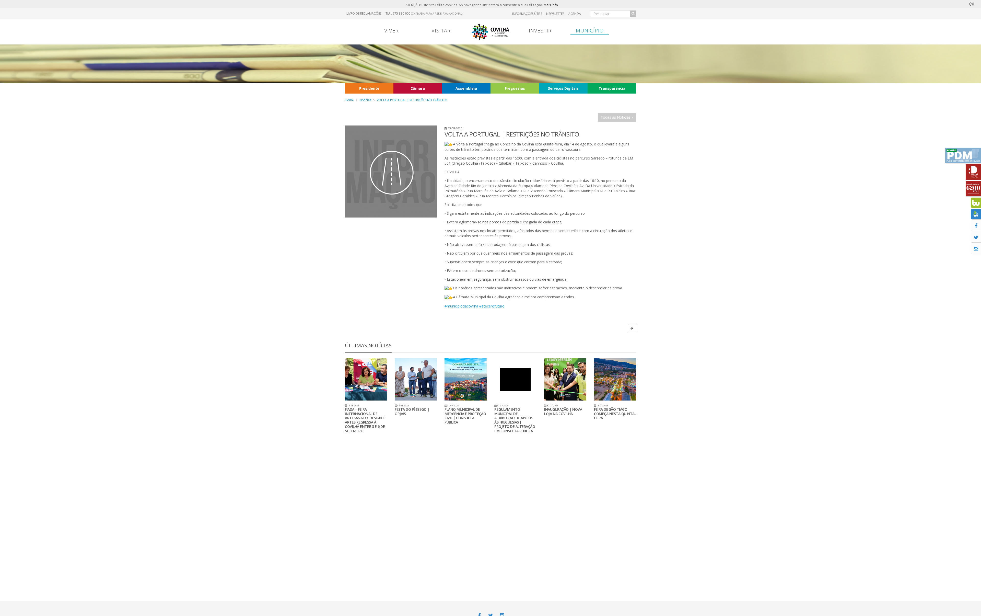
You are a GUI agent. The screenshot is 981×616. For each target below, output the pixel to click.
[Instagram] (976, 249)
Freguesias (515, 88)
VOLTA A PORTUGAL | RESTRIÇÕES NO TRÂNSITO (412, 100)
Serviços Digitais (563, 88)
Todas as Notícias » (617, 117)
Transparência (612, 88)
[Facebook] (976, 226)
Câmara (418, 88)
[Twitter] (976, 237)
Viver (391, 30)
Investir (540, 30)
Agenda (574, 14)
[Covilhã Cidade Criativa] (973, 172)
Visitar (441, 30)
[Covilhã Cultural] (973, 188)
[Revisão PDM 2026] (963, 155)
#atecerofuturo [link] (492, 306)
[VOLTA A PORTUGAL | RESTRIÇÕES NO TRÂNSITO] (391, 172)
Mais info (551, 5)
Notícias (365, 100)
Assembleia (466, 88)
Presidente (369, 88)
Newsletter (555, 14)
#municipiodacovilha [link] (461, 306)
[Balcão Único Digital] (976, 203)
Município (590, 30)
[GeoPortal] (976, 214)
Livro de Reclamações (363, 13)
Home (349, 100)
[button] (632, 328)
